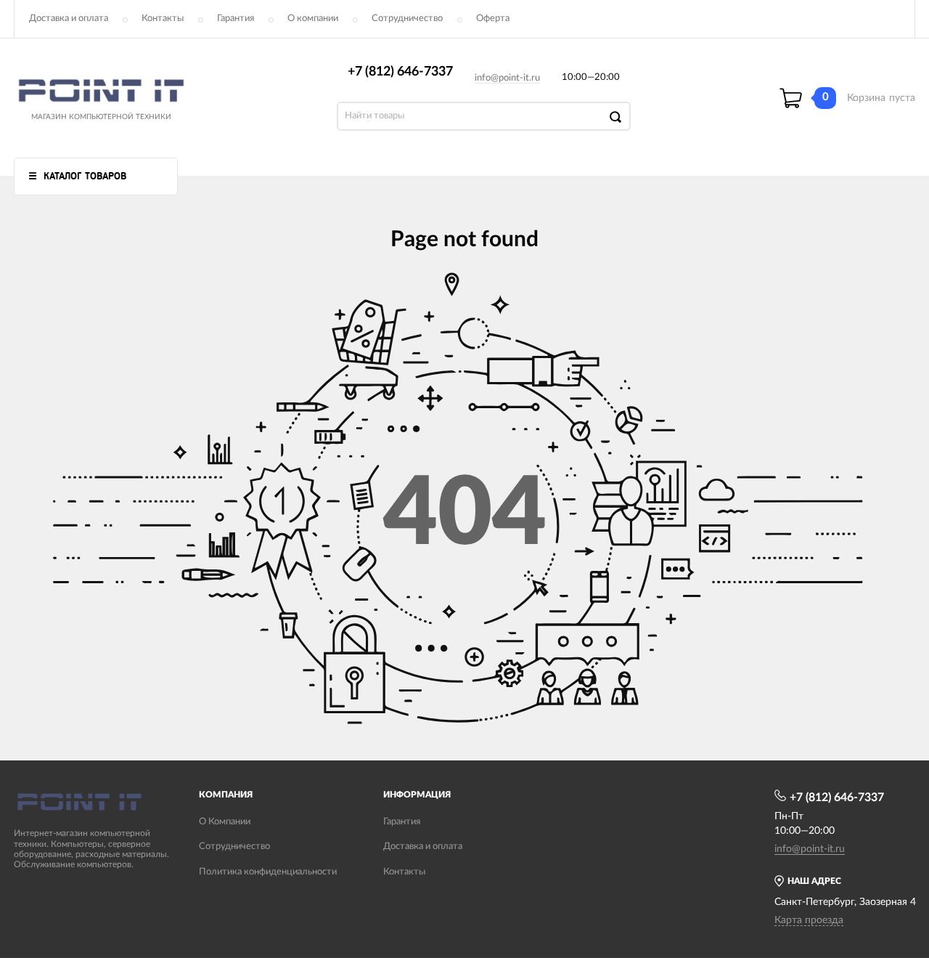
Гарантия (235, 18)
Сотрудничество (407, 18)
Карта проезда (808, 920)
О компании (312, 18)
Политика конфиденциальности (268, 872)
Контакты (163, 18)
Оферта (492, 18)
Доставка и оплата (68, 18)
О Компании (224, 822)
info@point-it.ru (507, 78)
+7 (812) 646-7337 (400, 71)
